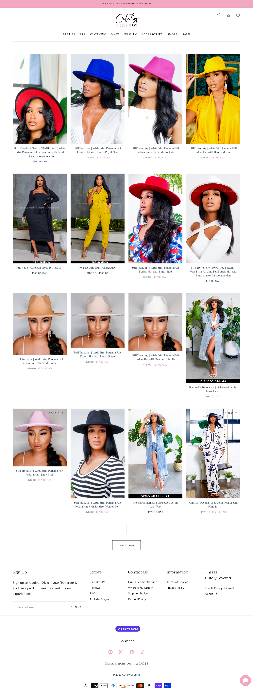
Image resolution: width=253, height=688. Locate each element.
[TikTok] (142, 652)
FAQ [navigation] (92, 593)
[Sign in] (228, 14)
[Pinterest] (110, 652)
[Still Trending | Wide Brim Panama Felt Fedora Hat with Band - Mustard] (213, 99)
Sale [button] (186, 35)
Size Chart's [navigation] (97, 582)
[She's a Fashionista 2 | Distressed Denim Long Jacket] (213, 338)
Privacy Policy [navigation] (175, 587)
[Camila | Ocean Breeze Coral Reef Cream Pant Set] (213, 453)
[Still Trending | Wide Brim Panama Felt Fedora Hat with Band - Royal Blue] (98, 99)
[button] (219, 14)
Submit (76, 607)
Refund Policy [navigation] (137, 599)
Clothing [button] (98, 35)
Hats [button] (115, 35)
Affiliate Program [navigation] (100, 599)
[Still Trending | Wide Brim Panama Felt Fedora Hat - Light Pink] (40, 437)
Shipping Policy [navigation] (138, 593)
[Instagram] (121, 652)
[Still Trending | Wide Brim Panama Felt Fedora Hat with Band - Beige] (98, 320)
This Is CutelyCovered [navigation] (219, 588)
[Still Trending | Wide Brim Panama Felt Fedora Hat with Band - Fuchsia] (155, 99)
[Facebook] (131, 652)
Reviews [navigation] (95, 587)
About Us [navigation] (211, 594)
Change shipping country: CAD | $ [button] (126, 663)
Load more (126, 545)
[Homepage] (126, 20)
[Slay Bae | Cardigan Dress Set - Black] (40, 218)
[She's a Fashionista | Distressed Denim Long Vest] (155, 453)
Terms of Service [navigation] (178, 582)
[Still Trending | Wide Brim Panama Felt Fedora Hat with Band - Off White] (155, 322)
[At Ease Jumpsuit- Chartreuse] (98, 218)
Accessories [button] (152, 35)
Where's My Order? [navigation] (140, 587)
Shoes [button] (172, 35)
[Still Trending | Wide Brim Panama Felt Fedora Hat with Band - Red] (155, 218)
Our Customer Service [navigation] (142, 582)
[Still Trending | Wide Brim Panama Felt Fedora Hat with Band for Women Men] (98, 453)
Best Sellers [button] (74, 35)
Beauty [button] (130, 35)
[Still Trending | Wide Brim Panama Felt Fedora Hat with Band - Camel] (40, 324)
